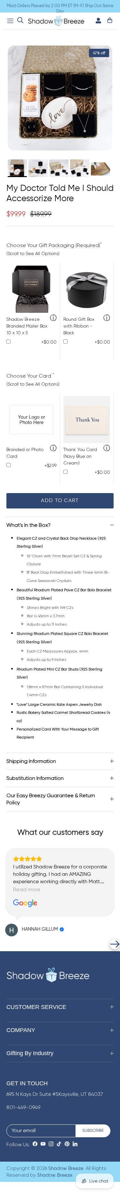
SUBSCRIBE (93, 1131)
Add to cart (60, 500)
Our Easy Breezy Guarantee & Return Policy (50, 799)
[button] (5, 944)
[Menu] (10, 21)
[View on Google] (25, 903)
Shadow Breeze (66, 1168)
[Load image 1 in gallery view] (60, 98)
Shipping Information (31, 761)
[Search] (20, 20)
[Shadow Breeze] (56, 21)
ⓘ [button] (53, 318)
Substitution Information (35, 778)
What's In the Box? (28, 525)
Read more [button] (26, 889)
